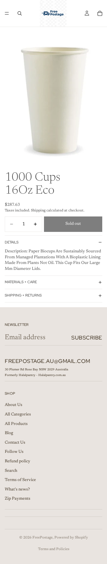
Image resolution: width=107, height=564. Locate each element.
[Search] (19, 13)
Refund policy (17, 461)
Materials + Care (21, 282)
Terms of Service (20, 480)
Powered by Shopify (71, 537)
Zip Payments (17, 499)
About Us (13, 405)
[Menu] (7, 13)
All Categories (18, 414)
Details (11, 242)
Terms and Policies (53, 549)
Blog (9, 433)
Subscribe (86, 337)
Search (11, 471)
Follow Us (14, 452)
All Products (16, 424)
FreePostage (42, 537)
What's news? (17, 489)
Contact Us (15, 442)
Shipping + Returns (23, 295)
